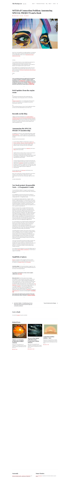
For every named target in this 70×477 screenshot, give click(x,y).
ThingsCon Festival (15, 100)
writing (14, 142)
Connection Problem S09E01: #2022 (48, 337)
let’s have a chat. (31, 84)
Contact (54, 3)
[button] (57, 3)
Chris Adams (28, 262)
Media (50, 3)
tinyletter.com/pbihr (31, 295)
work (22, 15)
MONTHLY (29, 148)
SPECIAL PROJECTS (15, 134)
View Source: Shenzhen (39, 475)
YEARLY (14, 149)
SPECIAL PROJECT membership (23, 249)
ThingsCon (29, 81)
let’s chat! (20, 273)
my (33, 141)
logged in (18, 315)
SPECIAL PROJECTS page (16, 171)
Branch (13, 259)
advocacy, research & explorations (27, 142)
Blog (46, 3)
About (33, 3)
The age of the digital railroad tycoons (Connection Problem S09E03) (33, 340)
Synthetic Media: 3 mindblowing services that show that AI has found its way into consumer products (23, 117)
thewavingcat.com (15, 290)
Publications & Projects (40, 3)
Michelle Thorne (21, 262)
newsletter (27, 15)
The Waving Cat (17, 3)
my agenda (21, 162)
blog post (23, 170)
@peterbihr (31, 83)
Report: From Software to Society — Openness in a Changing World (21, 475)
